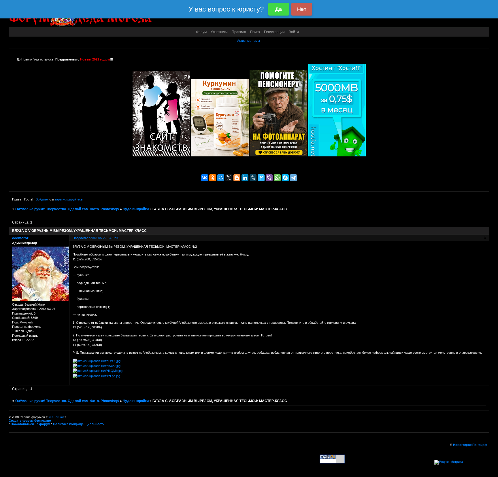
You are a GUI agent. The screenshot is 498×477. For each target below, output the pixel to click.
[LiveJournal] (253, 177)
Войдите (42, 199)
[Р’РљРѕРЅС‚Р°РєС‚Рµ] (204, 177)
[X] (228, 177)
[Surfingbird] (261, 177)
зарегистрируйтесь (69, 199)
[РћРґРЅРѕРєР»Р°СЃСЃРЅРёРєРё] (212, 177)
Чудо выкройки (136, 209)
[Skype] (285, 177)
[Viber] (269, 177)
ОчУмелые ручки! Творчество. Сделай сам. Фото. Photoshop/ (67, 209)
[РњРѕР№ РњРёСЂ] (220, 177)
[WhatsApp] (277, 177)
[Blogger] (236, 177)
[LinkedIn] (245, 177)
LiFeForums (56, 417)
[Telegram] (293, 177)
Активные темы (248, 40)
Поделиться (81, 238)
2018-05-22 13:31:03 (104, 238)
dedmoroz (20, 238)
